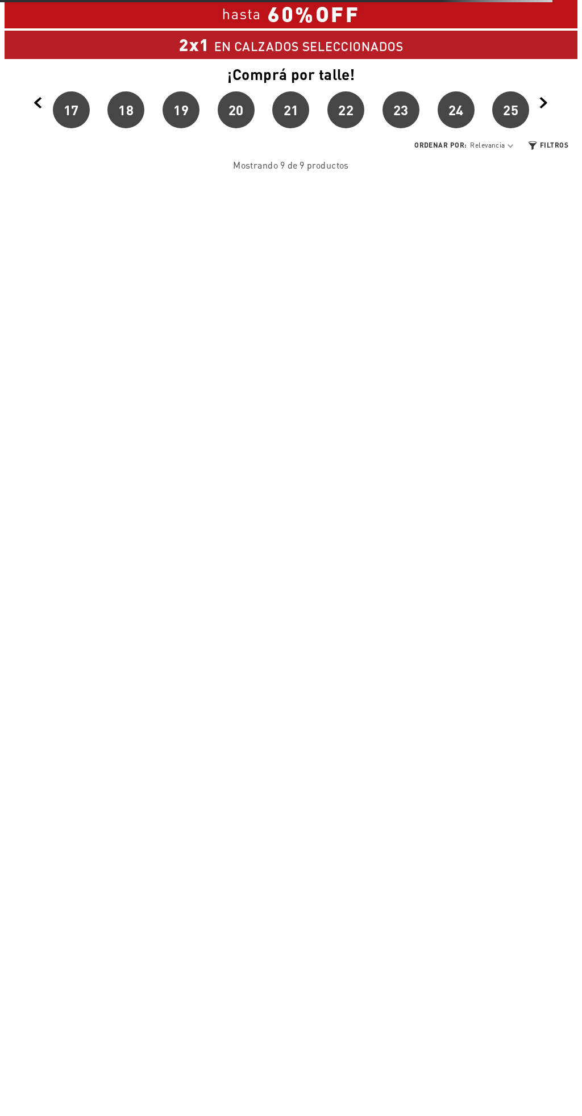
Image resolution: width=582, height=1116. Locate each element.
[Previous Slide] (38, 103)
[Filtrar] (547, 145)
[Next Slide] (544, 103)
